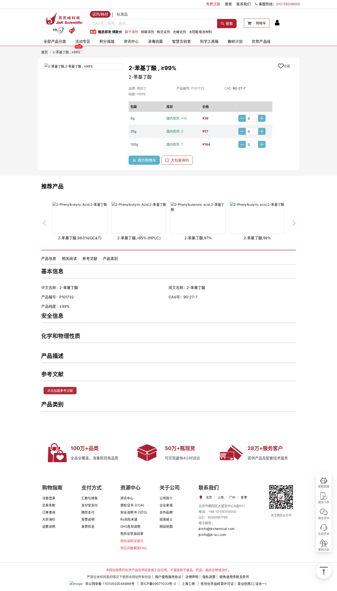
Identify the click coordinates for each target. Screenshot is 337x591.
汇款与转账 (89, 498)
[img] (58, 30)
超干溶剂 (131, 32)
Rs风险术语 (128, 519)
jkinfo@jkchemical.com (217, 529)
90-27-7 (239, 88)
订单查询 (48, 512)
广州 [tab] (232, 497)
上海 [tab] (221, 497)
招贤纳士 (166, 519)
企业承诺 (166, 505)
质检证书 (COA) (132, 505)
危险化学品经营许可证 (217, 584)
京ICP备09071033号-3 (158, 584)
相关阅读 (69, 258)
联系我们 (243, 4)
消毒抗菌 (155, 41)
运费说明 (48, 526)
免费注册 (213, 4)
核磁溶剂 (147, 32)
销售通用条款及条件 (234, 577)
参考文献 (89, 258)
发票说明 (88, 519)
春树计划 (235, 41)
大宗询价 (48, 519)
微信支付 (88, 512)
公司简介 (166, 498)
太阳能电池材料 (200, 32)
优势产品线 (261, 41)
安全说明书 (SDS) (133, 512)
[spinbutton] (252, 118)
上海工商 (188, 584)
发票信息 (88, 526)
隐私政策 (209, 577)
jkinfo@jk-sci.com (212, 535)
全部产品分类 (55, 41)
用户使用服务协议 (168, 577)
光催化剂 (179, 32)
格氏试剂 (163, 32)
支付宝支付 (89, 505)
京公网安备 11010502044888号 (110, 584)
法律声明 (192, 577)
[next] (292, 222)
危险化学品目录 (132, 533)
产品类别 (110, 258)
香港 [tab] (244, 497)
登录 (228, 4)
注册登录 (48, 498)
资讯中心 (131, 41)
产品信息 (48, 258)
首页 (44, 52)
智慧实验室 (181, 41)
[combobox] (153, 23)
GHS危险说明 (130, 526)
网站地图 (166, 526)
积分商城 (107, 41)
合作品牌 (166, 512)
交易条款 (48, 505)
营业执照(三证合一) (252, 584)
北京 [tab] (209, 497)
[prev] (45, 222)
